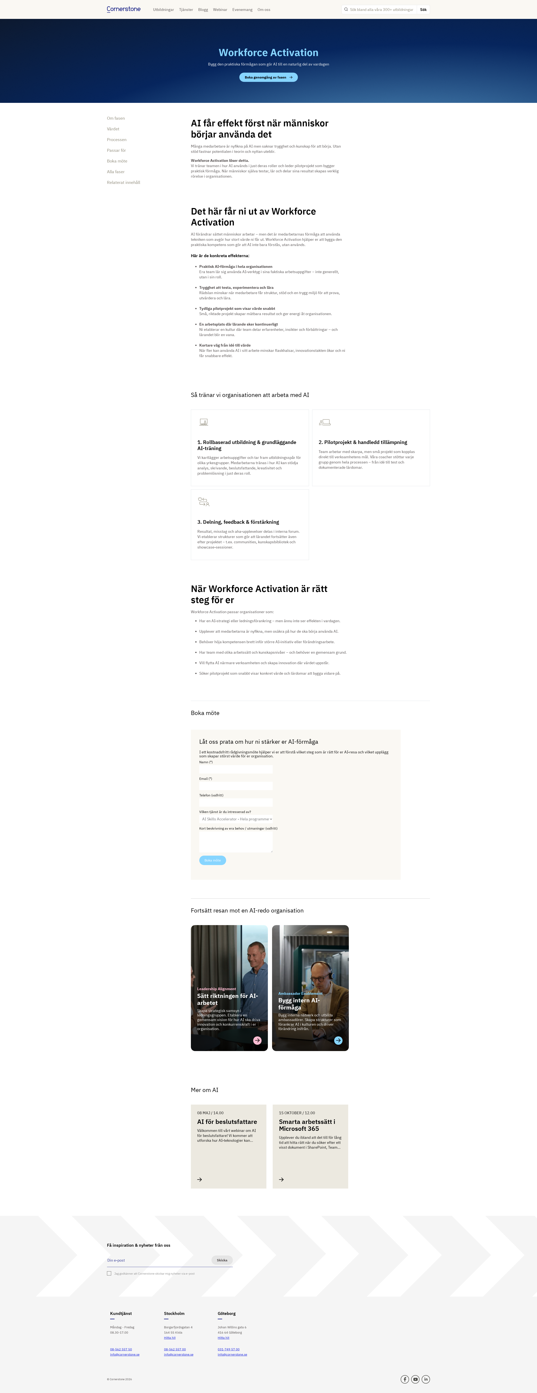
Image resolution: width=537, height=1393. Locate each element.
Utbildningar (163, 9)
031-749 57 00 (229, 1349)
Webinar (220, 9)
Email (203, 779)
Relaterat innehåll (123, 182)
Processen (116, 139)
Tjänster (186, 9)
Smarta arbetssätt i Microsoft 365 (307, 1125)
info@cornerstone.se (124, 1354)
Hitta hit (170, 1338)
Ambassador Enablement (300, 993)
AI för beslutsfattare (227, 1121)
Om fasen (116, 118)
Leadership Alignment (216, 988)
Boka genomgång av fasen (265, 77)
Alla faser (116, 171)
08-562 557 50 (121, 1349)
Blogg (203, 9)
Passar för (116, 150)
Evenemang (242, 9)
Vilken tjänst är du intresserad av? (225, 812)
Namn (203, 762)
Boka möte (117, 161)
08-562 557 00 (175, 1349)
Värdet (113, 129)
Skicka (222, 1260)
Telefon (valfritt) (211, 795)
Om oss (264, 9)
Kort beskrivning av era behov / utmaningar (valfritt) (238, 828)
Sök (423, 9)
